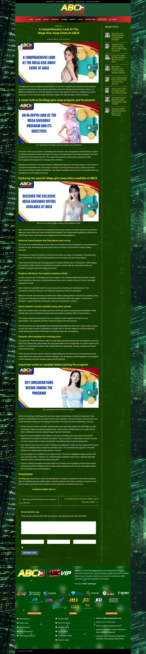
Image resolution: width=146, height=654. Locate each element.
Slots (80, 19)
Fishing (64, 19)
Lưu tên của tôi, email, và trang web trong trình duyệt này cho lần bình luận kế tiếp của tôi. (54, 548)
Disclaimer (70, 1)
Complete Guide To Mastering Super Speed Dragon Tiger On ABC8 (119, 101)
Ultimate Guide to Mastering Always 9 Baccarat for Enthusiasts (119, 112)
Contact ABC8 (60, 1)
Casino (38, 19)
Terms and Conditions (93, 1)
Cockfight (55, 19)
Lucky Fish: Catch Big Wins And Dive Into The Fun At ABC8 (118, 59)
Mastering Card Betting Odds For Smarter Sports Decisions (118, 37)
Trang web (76, 538)
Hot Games (113, 19)
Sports (46, 19)
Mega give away (61, 165)
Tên (23, 538)
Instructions (90, 19)
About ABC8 (50, 1)
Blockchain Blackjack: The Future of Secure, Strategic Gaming (118, 70)
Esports (73, 19)
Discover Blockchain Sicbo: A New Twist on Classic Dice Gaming (119, 81)
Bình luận (25, 519)
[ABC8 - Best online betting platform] (73, 9)
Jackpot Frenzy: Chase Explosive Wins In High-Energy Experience (119, 48)
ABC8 (31, 19)
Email (49, 538)
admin (68, 39)
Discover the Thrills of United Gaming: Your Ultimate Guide (119, 91)
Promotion (102, 19)
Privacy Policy (80, 1)
